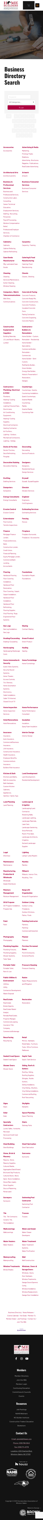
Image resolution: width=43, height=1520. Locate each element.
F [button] (14, 121)
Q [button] (13, 131)
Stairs (24, 1122)
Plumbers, (6, 396)
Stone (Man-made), (9, 1182)
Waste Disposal (8, 994)
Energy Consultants (11, 497)
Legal (5, 852)
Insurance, (7, 736)
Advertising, (26, 160)
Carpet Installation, (9, 594)
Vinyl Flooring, (8, 613)
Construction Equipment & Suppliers (8, 329)
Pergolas (6, 457)
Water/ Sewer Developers (26, 1233)
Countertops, (26, 390)
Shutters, (34, 1088)
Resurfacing (8, 1037)
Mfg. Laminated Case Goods (10, 265)
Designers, (26, 466)
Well (23, 1257)
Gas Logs (7, 626)
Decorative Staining (11, 462)
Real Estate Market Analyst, (9, 1010)
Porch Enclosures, (28, 953)
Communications (9, 302)
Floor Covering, (8, 591)
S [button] (22, 131)
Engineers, (26, 500)
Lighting (25, 852)
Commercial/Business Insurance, (11, 743)
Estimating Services (30, 509)
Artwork (25, 172)
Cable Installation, (9, 695)
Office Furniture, (32, 1047)
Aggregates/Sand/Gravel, (12, 1169)
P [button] (32, 126)
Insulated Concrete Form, (28, 309)
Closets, (25, 277)
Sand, (5, 1179)
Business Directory (15, 1312)
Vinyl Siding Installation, (30, 1091)
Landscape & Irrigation (27, 803)
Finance (6, 531)
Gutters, (25, 1082)
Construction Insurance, (11, 752)
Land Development (29, 773)
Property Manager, (9, 1019)
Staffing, (6, 214)
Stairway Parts (27, 1125)
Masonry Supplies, (9, 1163)
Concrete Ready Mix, (29, 298)
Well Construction (28, 1260)
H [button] (22, 121)
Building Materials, (9, 336)
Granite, (34, 390)
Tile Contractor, (12, 1217)
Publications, (34, 163)
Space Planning (28, 1113)
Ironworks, (17, 1129)
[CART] (29, 5)
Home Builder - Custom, (30, 336)
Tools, (24, 1047)
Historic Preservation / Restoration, (30, 376)
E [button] (32, 116)
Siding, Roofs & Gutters (28, 1067)
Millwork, (25, 874)
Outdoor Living (28, 902)
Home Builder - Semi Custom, (29, 360)
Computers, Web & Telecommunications (11, 293)
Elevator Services (28, 491)
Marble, (24, 406)
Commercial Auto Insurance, (9, 762)
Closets (25, 273)
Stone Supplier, (8, 1185)
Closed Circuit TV (9, 701)
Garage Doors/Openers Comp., (30, 1284)
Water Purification (28, 1251)
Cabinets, (6, 245)
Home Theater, (8, 676)
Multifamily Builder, (28, 365)
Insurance (7, 732)
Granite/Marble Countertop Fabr (27, 410)
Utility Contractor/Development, (12, 988)
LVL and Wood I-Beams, (11, 339)
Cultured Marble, (9, 1166)
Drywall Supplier (33, 481)
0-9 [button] (8, 116)
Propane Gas (7, 909)
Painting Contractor (30, 921)
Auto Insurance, (8, 739)
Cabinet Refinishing (10, 252)
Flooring (6, 572)
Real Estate (8, 999)
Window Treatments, (29, 1279)
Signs (5, 1103)
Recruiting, (14, 214)
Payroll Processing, (10, 220)
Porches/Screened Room (30, 947)
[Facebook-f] (16, 1358)
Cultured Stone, (8, 1176)
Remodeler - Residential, (30, 339)
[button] (37, 5)
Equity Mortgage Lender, (11, 557)
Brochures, (35, 160)
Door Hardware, (27, 1276)
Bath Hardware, (8, 783)
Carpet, (17, 591)
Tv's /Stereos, (8, 683)
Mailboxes (25, 1050)
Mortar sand (7, 1192)
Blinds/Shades (8, 1270)
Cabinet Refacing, (9, 248)
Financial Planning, (9, 553)
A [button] (15, 116)
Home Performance (30, 707)
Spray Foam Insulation (29, 726)
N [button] (24, 126)
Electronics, (7, 692)
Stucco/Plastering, (9, 1188)
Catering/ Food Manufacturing (27, 265)
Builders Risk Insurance (11, 767)
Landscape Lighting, (29, 818)
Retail (24, 1037)
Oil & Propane (8, 902)
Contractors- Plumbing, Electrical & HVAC (11, 390)
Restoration (27, 999)
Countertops (27, 387)
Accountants (7, 566)
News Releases (28, 1312)
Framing (33, 245)
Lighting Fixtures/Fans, (11, 406)
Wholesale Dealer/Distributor (9, 882)
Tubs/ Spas (7, 959)
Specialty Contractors (8, 1123)
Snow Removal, (27, 831)
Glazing (25, 626)
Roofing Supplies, (28, 1075)
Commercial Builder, (29, 349)
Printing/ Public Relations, (27, 155)
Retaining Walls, (27, 815)
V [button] (34, 131)
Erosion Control (9, 509)
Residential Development (30, 780)
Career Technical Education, (9, 205)
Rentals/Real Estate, (10, 1016)
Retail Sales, (26, 1044)
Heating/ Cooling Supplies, (9, 420)
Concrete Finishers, (29, 305)
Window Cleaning (9, 286)
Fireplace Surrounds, (29, 534)
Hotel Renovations (10, 720)
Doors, (31, 1273)
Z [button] (30, 135)
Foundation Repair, (28, 575)
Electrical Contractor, (10, 425)
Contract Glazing (27, 629)
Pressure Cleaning (29, 965)
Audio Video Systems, (11, 667)
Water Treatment (29, 1241)
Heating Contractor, (10, 428)
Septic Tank (27, 1056)
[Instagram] (21, 1358)
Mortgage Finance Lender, (9, 536)
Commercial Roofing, (29, 1094)
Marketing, (25, 151)
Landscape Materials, (29, 821)
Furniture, (34, 1044)
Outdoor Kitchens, (28, 912)
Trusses (25, 1213)
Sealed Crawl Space (11, 1056)
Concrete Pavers (28, 321)
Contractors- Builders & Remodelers (27, 329)
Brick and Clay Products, (11, 1172)
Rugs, (16, 613)
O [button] (28, 126)
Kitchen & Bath (9, 773)
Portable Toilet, (8, 968)
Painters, (25, 925)
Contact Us (32, 1319)
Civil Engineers (27, 503)
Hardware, (31, 1041)
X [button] (22, 135)
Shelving (31, 277)
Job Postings (21, 1319)
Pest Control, (7, 522)
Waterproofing (9, 1257)
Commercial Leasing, (10, 1022)
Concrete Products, (29, 295)
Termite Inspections (10, 525)
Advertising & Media (30, 147)
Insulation (26, 720)
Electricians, (7, 409)
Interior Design (28, 732)
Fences (24, 522)
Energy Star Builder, (29, 371)
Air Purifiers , (7, 431)
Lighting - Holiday (9, 441)
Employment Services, (11, 211)
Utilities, (6, 984)
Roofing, (25, 1072)
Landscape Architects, (30, 837)
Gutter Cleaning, (9, 283)
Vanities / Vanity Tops (10, 796)
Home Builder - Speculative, (27, 344)
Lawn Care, (26, 824)
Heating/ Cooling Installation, (9, 401)
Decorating (26, 447)
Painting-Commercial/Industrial (30, 929)
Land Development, (29, 777)
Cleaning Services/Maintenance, (11, 278)
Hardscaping (8, 647)
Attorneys (6, 856)
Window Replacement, (30, 1292)
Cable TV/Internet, (9, 698)
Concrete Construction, (30, 302)
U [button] (30, 131)
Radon (24, 977)
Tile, (4, 1217)
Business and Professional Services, (11, 193)
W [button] (18, 135)
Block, (17, 1176)
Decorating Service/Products (28, 451)
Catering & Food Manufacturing (28, 259)
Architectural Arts (10, 172)
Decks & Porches (10, 447)
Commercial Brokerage (11, 1031)
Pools (29, 915)
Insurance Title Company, (8, 1026)
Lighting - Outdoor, (10, 434)
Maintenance (8, 862)
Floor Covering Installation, (8, 580)
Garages (25, 381)
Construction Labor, (10, 198)
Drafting (6, 478)
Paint (5, 921)
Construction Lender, (10, 547)
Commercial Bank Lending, (9, 561)
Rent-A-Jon (7, 971)
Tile (4, 1213)
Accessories (8, 147)
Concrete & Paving (29, 292)
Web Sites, (7, 298)
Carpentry (26, 242)
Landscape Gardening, (30, 827)
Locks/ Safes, (8, 1129)
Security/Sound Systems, (8, 671)
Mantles (25, 862)
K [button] (34, 121)
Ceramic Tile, (7, 1220)
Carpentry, (25, 245)
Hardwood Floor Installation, (8, 599)
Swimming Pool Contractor (28, 1199)
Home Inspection (10, 707)
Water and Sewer (29, 1229)
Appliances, (7, 793)
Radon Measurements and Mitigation (29, 982)
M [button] (20, 126)
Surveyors (7, 1197)
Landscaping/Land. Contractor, (29, 809)
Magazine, (25, 163)
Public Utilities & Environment (10, 979)
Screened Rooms (28, 956)
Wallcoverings (9, 1229)
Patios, (24, 915)
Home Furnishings (29, 660)
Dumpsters (8, 487)
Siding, (31, 1072)
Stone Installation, (14, 1179)
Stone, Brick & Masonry (9, 1154)
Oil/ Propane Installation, (11, 906)
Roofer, (31, 1078)
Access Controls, (9, 679)
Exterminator (8, 518)
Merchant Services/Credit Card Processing (10, 1135)
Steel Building (8, 1144)
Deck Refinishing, (9, 453)
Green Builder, (27, 368)
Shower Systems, (9, 956)
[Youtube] (26, 1358)
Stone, (12, 1160)
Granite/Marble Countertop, (27, 401)
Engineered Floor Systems (9, 618)
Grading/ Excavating (10, 642)
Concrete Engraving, (29, 318)
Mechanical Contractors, (11, 438)
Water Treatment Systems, (28, 1246)
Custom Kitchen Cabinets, (9, 788)
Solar (5, 1113)
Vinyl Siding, (26, 1088)
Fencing (25, 518)
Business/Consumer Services (30, 183)
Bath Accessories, (9, 780)
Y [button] (26, 135)
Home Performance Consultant (29, 712)
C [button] (24, 116)
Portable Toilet (9, 965)
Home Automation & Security (11, 661)
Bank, (5, 544)
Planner (25, 937)
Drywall (25, 478)
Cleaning (6, 273)
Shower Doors (9, 1065)
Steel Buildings (8, 1147)
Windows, (25, 1273)
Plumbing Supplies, (10, 953)
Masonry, (6, 1160)
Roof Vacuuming (28, 1097)
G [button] (18, 121)
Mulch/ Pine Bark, (28, 834)
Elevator (25, 487)
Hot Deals (23, 1316)
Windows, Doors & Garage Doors (29, 1268)
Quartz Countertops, (29, 396)
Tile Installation (8, 1223)
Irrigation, (25, 840)
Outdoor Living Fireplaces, (27, 907)
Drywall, (24, 481)
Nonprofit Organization (27, 891)
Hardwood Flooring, (10, 575)
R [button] (18, 131)
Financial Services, (9, 541)
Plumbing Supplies (10, 946)
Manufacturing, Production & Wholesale (9, 874)
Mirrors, (24, 1041)
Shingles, (25, 1078)
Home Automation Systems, (9, 687)
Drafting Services (9, 481)
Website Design (33, 1508)
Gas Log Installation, (10, 629)
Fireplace (26, 531)
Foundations (27, 572)
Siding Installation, (28, 1085)
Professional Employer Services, (11, 231)
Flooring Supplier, (9, 610)
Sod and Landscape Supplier (29, 844)
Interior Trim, (33, 874)
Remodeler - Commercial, (26, 353)
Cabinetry (7, 242)
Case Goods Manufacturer (9, 259)
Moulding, (25, 877)
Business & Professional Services (8, 185)
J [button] (30, 121)
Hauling (25, 647)
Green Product (28, 638)
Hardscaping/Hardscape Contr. (11, 652)
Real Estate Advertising (30, 166)
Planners (25, 940)
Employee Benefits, (10, 758)
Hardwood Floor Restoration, (8, 586)
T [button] (26, 131)
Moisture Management (8, 891)
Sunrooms (26, 1153)
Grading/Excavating (11, 638)
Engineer (25, 497)
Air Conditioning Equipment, (9, 413)
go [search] (22, 107)
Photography (8, 937)
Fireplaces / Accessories (30, 538)
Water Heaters (9, 1241)
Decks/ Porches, (9, 450)
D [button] (28, 116)
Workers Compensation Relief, (11, 224)
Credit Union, (7, 550)
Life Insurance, (8, 749)
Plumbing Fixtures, (9, 950)
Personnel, (7, 217)
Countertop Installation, (30, 393)
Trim (30, 877)
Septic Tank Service (29, 1060)
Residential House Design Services (28, 470)
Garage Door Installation (30, 1295)
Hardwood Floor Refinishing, (8, 605)
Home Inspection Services (9, 712)
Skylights (26, 1103)
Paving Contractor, (28, 314)
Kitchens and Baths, (10, 777)
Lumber (6, 343)
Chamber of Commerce (11, 236)
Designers (26, 462)
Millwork (25, 871)
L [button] (15, 126)
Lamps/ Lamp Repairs (29, 856)
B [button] (20, 116)
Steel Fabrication (29, 1144)
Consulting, (7, 201)
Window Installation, (29, 1289)
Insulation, (25, 723)
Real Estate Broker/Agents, (8, 1004)
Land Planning (9, 802)
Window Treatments (11, 1266)
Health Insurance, (9, 755)
